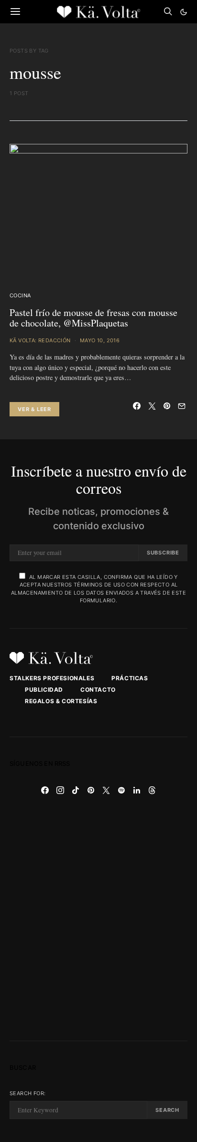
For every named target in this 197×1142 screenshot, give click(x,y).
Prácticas (129, 678)
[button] (183, 12)
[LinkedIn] (136, 790)
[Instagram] (60, 790)
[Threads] (152, 790)
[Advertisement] (98, 919)
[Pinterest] (91, 790)
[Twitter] (106, 790)
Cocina (20, 295)
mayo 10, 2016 (100, 340)
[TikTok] (75, 790)
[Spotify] (121, 790)
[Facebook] (45, 790)
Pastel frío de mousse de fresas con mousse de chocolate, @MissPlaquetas (93, 318)
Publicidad (44, 689)
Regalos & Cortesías (61, 701)
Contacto (98, 689)
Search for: (27, 1093)
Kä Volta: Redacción (40, 340)
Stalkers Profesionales (52, 678)
